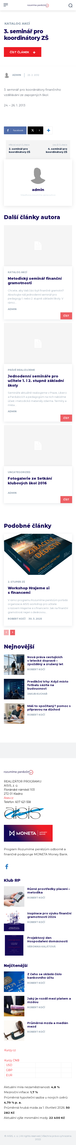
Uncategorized (19, 472)
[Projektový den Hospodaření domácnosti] (14, 945)
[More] (48, 130)
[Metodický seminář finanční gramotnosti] (38, 245)
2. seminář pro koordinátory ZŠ (19, 150)
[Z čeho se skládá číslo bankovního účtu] (14, 981)
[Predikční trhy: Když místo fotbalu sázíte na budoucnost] (14, 689)
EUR (9, 1075)
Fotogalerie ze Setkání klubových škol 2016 (30, 480)
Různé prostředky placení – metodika (48, 890)
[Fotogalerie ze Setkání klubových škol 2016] (38, 445)
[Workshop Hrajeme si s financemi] (38, 554)
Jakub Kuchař (37, 693)
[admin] (8, 75)
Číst (66, 315)
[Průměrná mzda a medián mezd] (14, 1030)
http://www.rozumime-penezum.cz (38, 195)
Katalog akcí (17, 23)
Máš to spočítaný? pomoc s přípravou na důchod (49, 707)
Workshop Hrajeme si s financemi (28, 590)
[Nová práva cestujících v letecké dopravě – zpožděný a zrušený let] (14, 664)
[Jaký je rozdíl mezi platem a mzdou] (14, 1006)
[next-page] (12, 632)
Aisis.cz (8, 798)
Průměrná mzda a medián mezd (47, 1024)
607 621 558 (23, 802)
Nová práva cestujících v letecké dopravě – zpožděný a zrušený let (45, 660)
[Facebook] (7, 867)
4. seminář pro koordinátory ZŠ (56, 150)
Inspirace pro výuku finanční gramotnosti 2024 (49, 915)
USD (9, 1065)
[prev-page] (6, 632)
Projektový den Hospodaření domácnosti (47, 939)
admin (16, 74)
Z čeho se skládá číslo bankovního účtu (44, 975)
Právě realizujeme (21, 370)
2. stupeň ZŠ (16, 582)
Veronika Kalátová (41, 946)
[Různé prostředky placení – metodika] (14, 896)
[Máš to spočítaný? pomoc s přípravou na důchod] (14, 713)
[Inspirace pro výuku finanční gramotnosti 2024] (14, 921)
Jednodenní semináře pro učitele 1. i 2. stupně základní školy (36, 381)
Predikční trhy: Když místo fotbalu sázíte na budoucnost (47, 685)
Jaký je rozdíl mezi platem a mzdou (49, 1000)
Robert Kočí (17, 618)
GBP (9, 1070)
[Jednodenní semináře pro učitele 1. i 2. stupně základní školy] (38, 343)
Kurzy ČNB (11, 1060)
